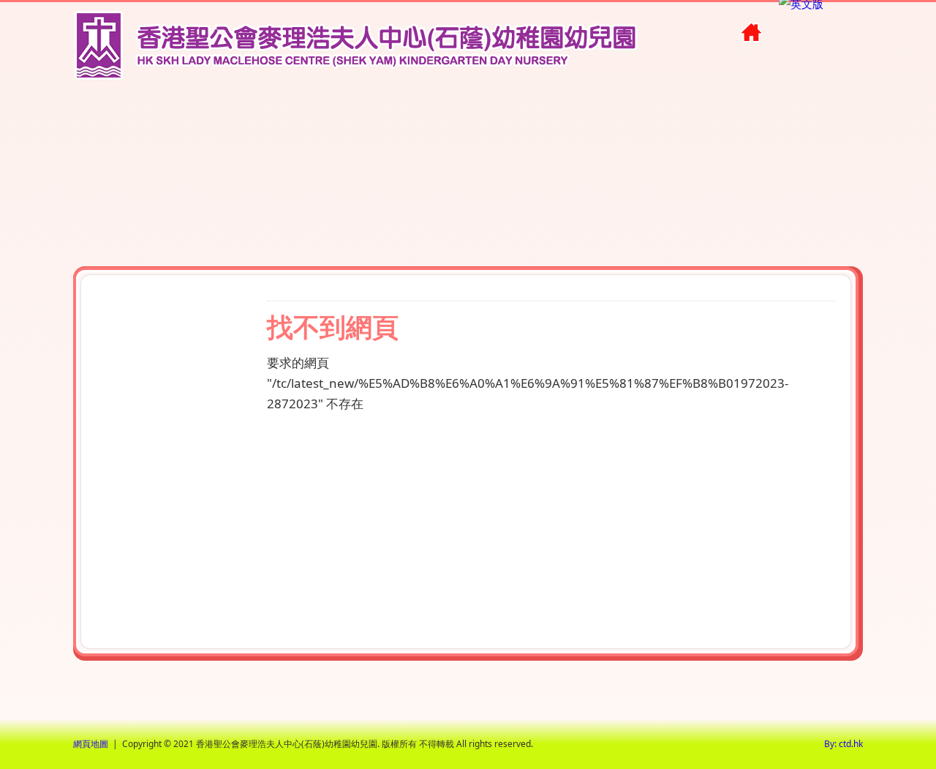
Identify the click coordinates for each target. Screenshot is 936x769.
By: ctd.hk (843, 744)
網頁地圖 (90, 744)
